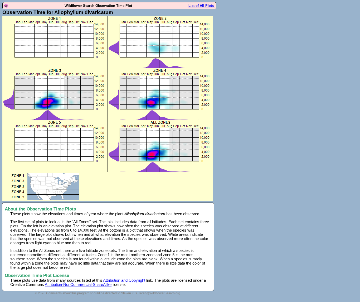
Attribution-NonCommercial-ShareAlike (78, 284)
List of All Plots (201, 6)
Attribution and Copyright (124, 280)
